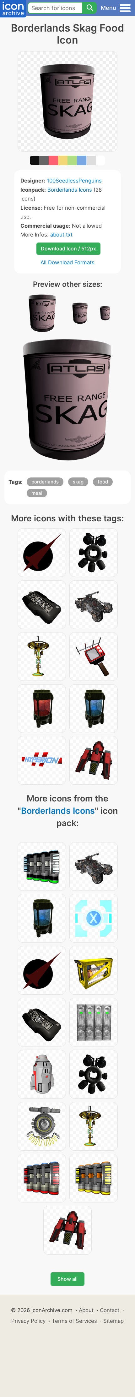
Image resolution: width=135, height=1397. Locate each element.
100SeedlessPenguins (74, 180)
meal (36, 493)
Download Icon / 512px (68, 248)
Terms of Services (74, 1321)
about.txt (61, 234)
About (86, 1310)
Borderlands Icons (69, 190)
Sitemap (113, 1321)
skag (78, 482)
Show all (67, 1279)
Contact (109, 1310)
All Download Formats (67, 262)
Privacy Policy (28, 1321)
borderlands (45, 482)
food (103, 482)
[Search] (89, 8)
